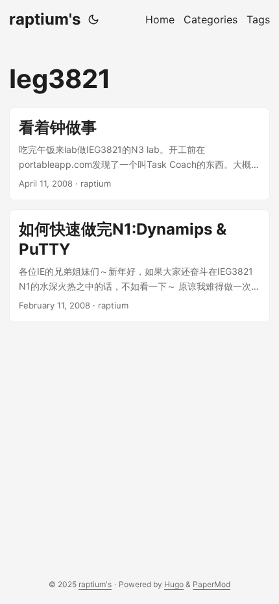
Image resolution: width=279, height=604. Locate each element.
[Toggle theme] (93, 19)
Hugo (174, 584)
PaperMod (211, 584)
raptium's (44, 19)
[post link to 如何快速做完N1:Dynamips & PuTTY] (139, 265)
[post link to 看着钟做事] (139, 154)
